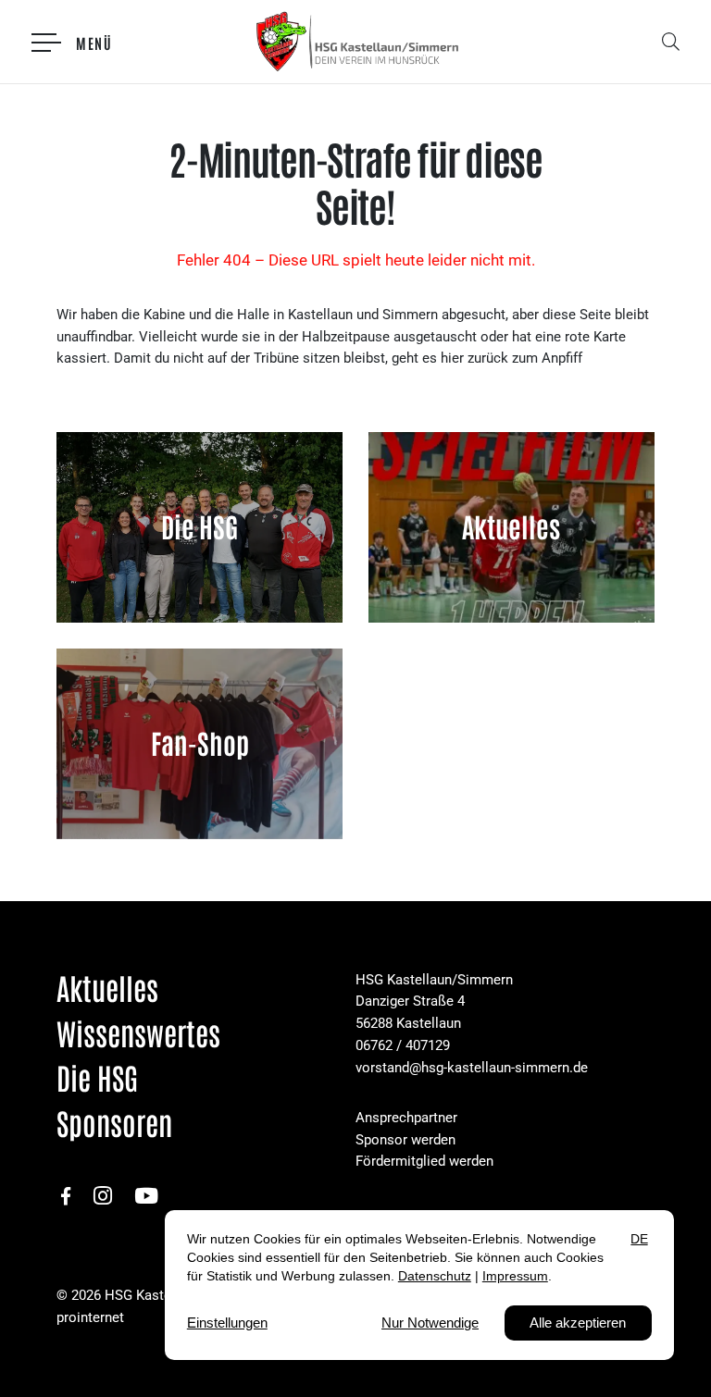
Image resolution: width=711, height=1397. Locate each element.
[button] (674, 41)
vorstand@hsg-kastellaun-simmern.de (472, 1067)
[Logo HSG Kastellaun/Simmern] (356, 42)
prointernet (90, 1317)
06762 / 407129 (403, 1045)
